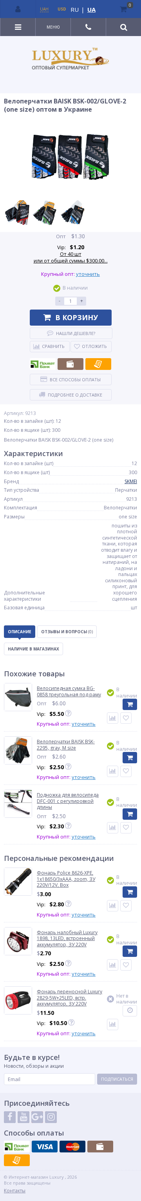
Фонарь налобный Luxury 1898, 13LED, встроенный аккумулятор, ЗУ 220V (67, 938)
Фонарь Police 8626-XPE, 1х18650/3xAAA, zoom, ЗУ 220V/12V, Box (66, 879)
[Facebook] (10, 1117)
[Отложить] (126, 718)
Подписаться (117, 1079)
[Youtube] (23, 1117)
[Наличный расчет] (70, 364)
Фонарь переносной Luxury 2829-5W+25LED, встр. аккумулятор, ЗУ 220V (69, 998)
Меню (53, 27)
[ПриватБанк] (43, 364)
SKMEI (131, 481)
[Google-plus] (37, 1117)
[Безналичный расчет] (98, 364)
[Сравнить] (112, 718)
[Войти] (18, 9)
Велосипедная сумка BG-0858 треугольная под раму (69, 691)
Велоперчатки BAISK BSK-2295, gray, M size (66, 745)
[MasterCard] (72, 1146)
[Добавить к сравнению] (112, 905)
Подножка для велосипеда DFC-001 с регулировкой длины (68, 801)
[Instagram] (51, 1117)
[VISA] (45, 1146)
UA (91, 9)
